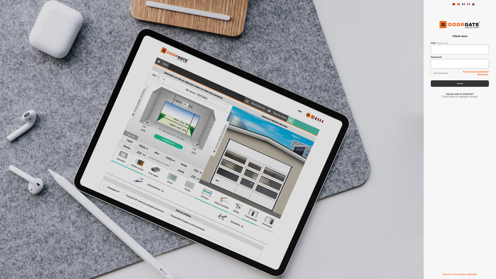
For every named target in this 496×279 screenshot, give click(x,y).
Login (460, 83)
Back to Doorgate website (460, 274)
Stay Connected (441, 73)
